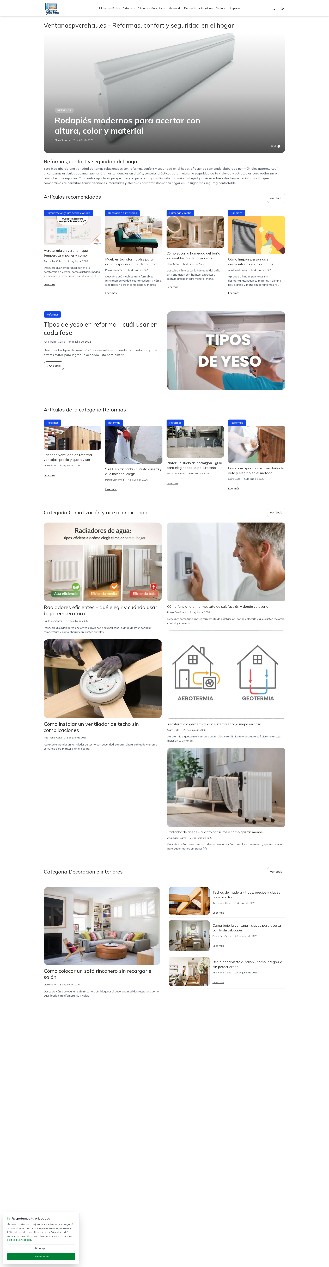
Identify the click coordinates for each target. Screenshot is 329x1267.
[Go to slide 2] (275, 146)
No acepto (41, 1248)
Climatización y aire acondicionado (159, 8)
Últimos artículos (109, 8)
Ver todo (276, 198)
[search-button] (273, 8)
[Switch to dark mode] (282, 8)
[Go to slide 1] (272, 146)
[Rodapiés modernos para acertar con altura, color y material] (164, 93)
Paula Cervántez (114, 269)
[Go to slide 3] (279, 146)
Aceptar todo (41, 1256)
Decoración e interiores (198, 8)
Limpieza (234, 8)
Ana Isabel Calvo (53, 261)
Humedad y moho (180, 213)
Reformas (129, 8)
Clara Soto (61, 140)
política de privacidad (19, 1239)
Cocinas (221, 8)
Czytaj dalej (54, 365)
